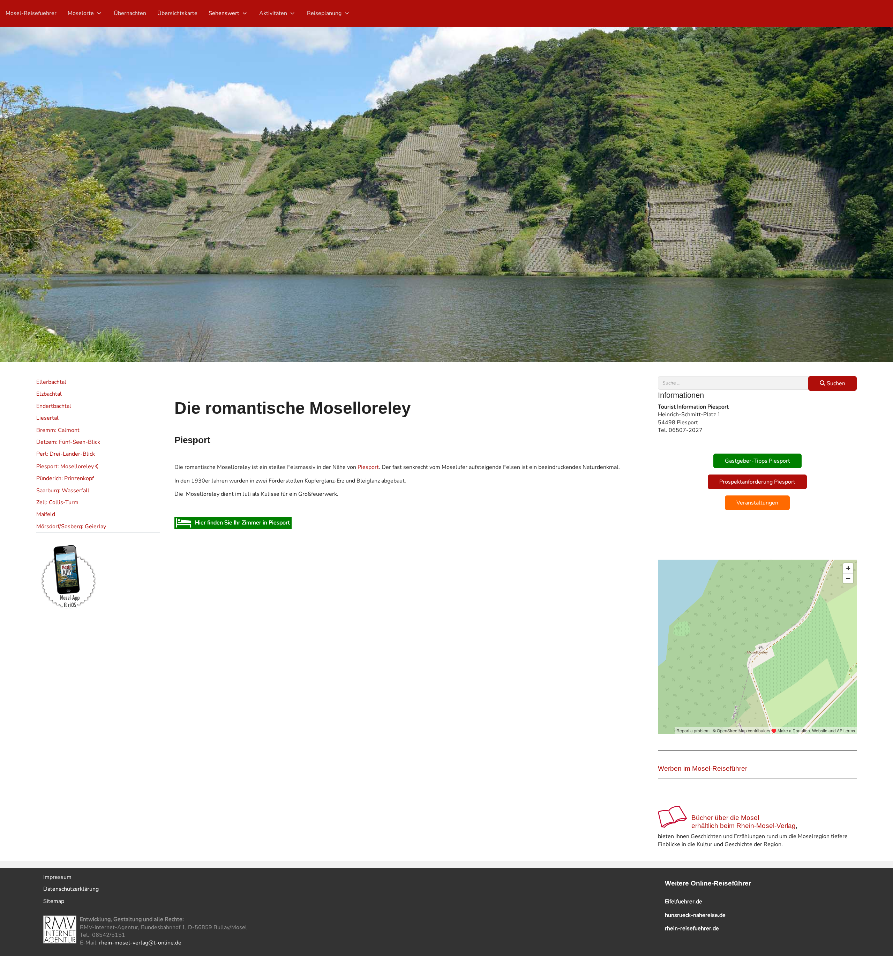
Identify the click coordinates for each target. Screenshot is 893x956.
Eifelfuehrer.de (683, 901)
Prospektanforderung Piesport (757, 482)
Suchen (835, 383)
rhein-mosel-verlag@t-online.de (140, 943)
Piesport (368, 467)
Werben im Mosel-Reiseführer (702, 768)
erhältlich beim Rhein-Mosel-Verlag (743, 825)
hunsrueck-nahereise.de (695, 915)
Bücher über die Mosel (725, 817)
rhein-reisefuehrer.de (692, 928)
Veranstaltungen (757, 503)
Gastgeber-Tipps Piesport (757, 461)
